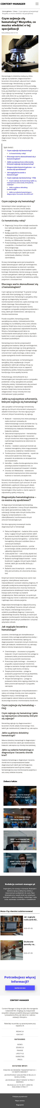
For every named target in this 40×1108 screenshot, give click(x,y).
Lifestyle (20, 1053)
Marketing (20, 1056)
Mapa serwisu (20, 1100)
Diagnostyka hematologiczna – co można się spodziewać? (21, 168)
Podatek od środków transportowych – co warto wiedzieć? (20, 1071)
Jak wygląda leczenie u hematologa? (16, 173)
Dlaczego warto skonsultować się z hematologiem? (21, 157)
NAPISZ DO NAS (20, 988)
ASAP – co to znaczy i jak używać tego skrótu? (20, 862)
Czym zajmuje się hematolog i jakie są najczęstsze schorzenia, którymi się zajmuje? (21, 183)
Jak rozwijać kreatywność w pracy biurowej (20, 1081)
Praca (15, 11)
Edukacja (20, 1047)
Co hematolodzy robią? (17, 153)
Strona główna (7, 11)
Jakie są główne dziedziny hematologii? (17, 188)
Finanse (20, 1050)
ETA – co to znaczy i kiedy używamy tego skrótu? (19, 818)
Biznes (20, 1044)
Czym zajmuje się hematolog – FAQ (21, 178)
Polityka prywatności (20, 1096)
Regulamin (20, 1105)
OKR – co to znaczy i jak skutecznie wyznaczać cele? (20, 840)
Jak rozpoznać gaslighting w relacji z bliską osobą (20, 1076)
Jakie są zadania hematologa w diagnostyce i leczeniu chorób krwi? (20, 193)
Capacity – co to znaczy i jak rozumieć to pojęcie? (20, 796)
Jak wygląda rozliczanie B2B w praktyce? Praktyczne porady (31, 918)
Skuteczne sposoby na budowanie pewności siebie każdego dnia (31, 943)
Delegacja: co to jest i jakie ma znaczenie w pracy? (20, 1086)
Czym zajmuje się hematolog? (19, 150)
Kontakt (20, 1034)
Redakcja (20, 1031)
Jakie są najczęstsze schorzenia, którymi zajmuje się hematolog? (20, 163)
